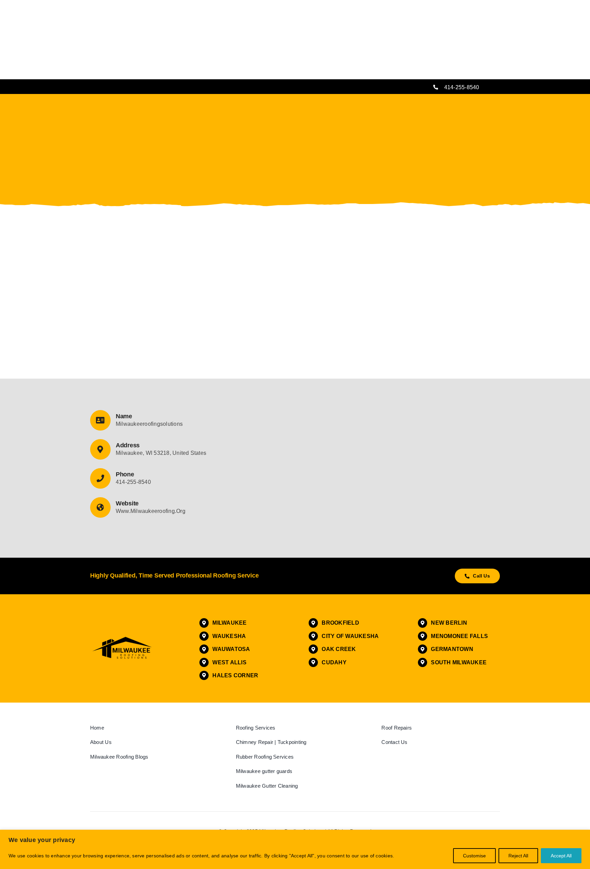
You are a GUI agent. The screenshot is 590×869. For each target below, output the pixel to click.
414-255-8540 (461, 87)
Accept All (561, 855)
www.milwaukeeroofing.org (150, 511)
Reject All (518, 855)
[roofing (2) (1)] (122, 638)
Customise (474, 855)
